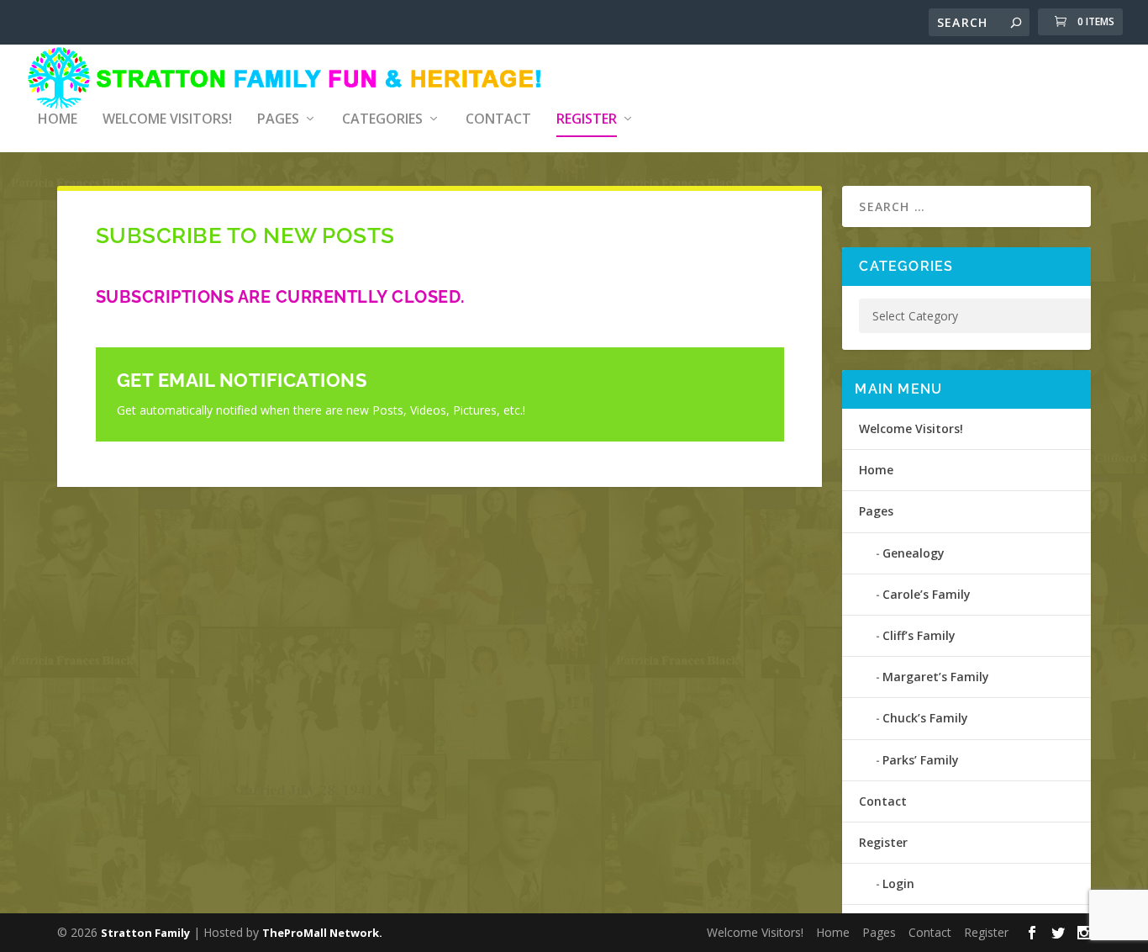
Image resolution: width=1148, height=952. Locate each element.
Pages (278, 120)
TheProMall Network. (322, 932)
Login (898, 883)
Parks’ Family (920, 760)
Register (586, 120)
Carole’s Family (926, 594)
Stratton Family (145, 932)
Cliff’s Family (919, 635)
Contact (498, 120)
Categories (382, 120)
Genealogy (913, 553)
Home (57, 120)
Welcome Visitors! (167, 120)
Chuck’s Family (925, 718)
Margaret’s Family (935, 677)
